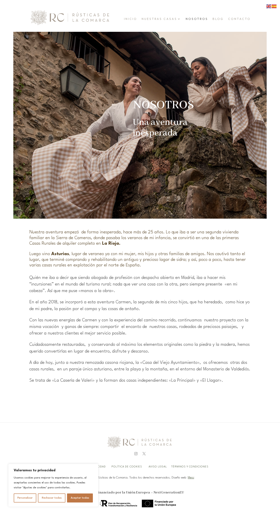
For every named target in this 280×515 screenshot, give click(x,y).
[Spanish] (274, 6)
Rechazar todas (52, 498)
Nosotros (197, 19)
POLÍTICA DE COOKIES (127, 466)
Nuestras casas (159, 19)
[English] (269, 6)
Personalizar (25, 498)
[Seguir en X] (144, 453)
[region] (53, 485)
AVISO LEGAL (158, 466)
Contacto (239, 19)
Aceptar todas (80, 498)
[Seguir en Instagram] (136, 453)
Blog (218, 19)
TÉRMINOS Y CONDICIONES (189, 466)
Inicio (130, 19)
